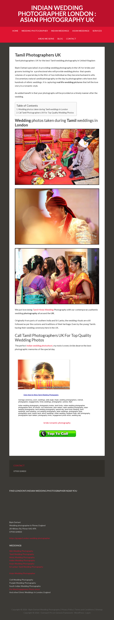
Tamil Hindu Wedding (43, 309)
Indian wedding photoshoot (40, 345)
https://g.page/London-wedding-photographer (29, 538)
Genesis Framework (64, 613)
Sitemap (99, 609)
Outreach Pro (47, 613)
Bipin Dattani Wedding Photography (44, 609)
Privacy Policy (67, 609)
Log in (88, 613)
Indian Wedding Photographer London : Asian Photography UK (57, 13)
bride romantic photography (57, 422)
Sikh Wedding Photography (21, 551)
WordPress (79, 613)
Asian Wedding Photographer (22, 573)
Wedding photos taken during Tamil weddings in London (43, 109)
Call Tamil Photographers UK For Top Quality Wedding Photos (46, 112)
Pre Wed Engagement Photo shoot (24, 589)
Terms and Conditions (84, 609)
